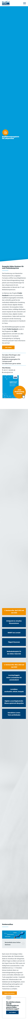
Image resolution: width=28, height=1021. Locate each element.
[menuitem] (24, 3)
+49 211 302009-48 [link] (9, 370)
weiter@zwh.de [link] (8, 372)
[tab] (14, 943)
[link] (11, 3)
